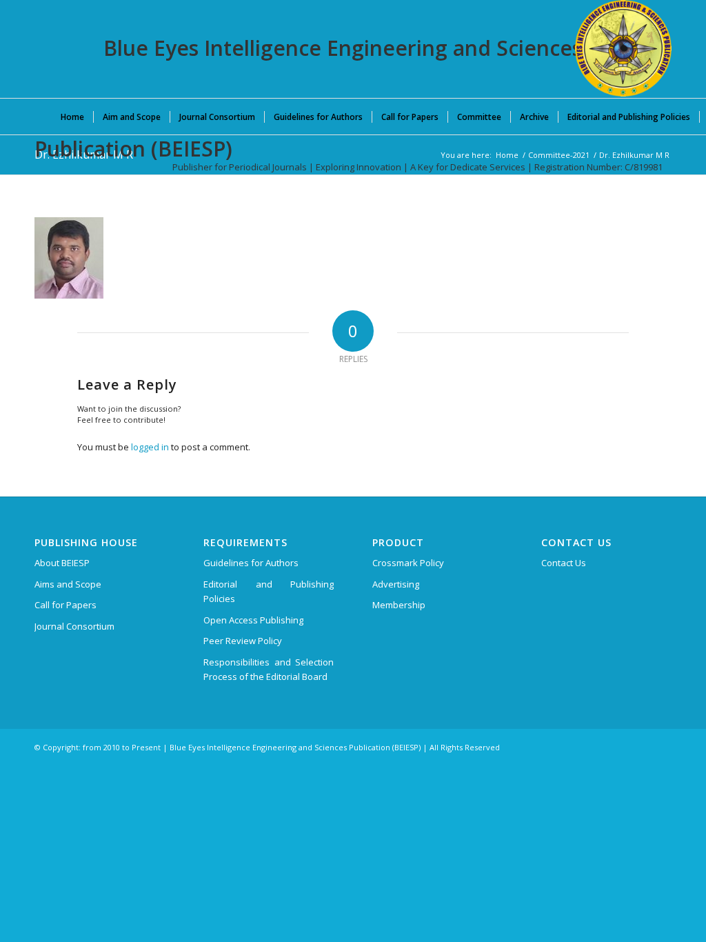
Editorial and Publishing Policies (268, 591)
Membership (398, 605)
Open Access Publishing (253, 620)
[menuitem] (72, 116)
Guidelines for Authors (251, 563)
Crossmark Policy (408, 563)
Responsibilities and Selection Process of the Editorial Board (268, 669)
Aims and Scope (67, 584)
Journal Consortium (74, 626)
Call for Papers (65, 605)
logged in (150, 447)
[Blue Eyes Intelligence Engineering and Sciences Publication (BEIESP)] (623, 48)
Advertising (395, 584)
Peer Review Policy (242, 640)
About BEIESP (62, 563)
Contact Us (563, 563)
